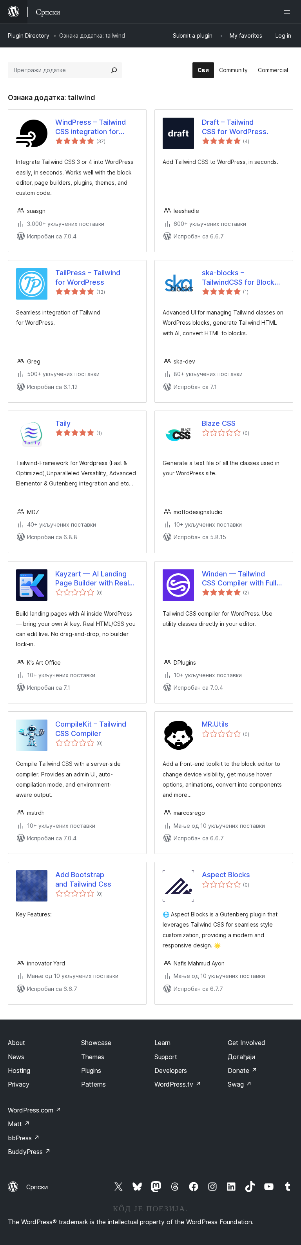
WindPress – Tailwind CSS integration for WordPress (90, 127)
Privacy (18, 1084)
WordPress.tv (177, 1084)
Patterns (93, 1084)
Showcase (96, 1043)
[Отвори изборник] (288, 12)
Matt (19, 1124)
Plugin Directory (28, 35)
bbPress (24, 1138)
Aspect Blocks (226, 875)
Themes (92, 1057)
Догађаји (241, 1057)
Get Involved (246, 1043)
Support (165, 1057)
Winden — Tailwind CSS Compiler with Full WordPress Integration (239, 579)
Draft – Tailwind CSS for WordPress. (235, 126)
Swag (240, 1084)
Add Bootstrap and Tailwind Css (83, 879)
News (16, 1057)
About (16, 1043)
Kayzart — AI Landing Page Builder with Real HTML (92, 579)
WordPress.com (34, 1110)
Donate (242, 1070)
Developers (170, 1070)
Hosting (19, 1070)
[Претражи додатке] (114, 70)
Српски (37, 1187)
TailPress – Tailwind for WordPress (87, 277)
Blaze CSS (219, 423)
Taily (63, 423)
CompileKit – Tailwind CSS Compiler (90, 728)
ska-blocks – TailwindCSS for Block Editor (238, 278)
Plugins (91, 1070)
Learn (162, 1043)
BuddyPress (29, 1152)
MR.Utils (215, 724)
